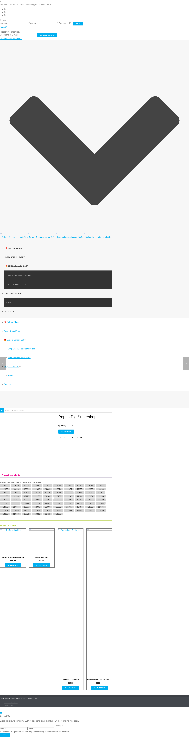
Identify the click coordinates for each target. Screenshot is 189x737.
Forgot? (3, 27)
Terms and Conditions (11, 703)
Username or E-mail (9, 35)
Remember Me (65, 23)
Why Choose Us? (13, 293)
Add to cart (67, 431)
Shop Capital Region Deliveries (20, 275)
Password (32, 23)
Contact (9, 311)
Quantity (62, 425)
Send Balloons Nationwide (18, 284)
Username (4, 23)
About (10, 302)
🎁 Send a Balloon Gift (16, 266)
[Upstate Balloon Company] (55, 237)
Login (4, 20)
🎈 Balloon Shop (13, 248)
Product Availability (11, 475)
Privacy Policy (8, 706)
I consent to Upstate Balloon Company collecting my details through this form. (36, 732)
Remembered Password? (11, 39)
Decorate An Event (15, 257)
